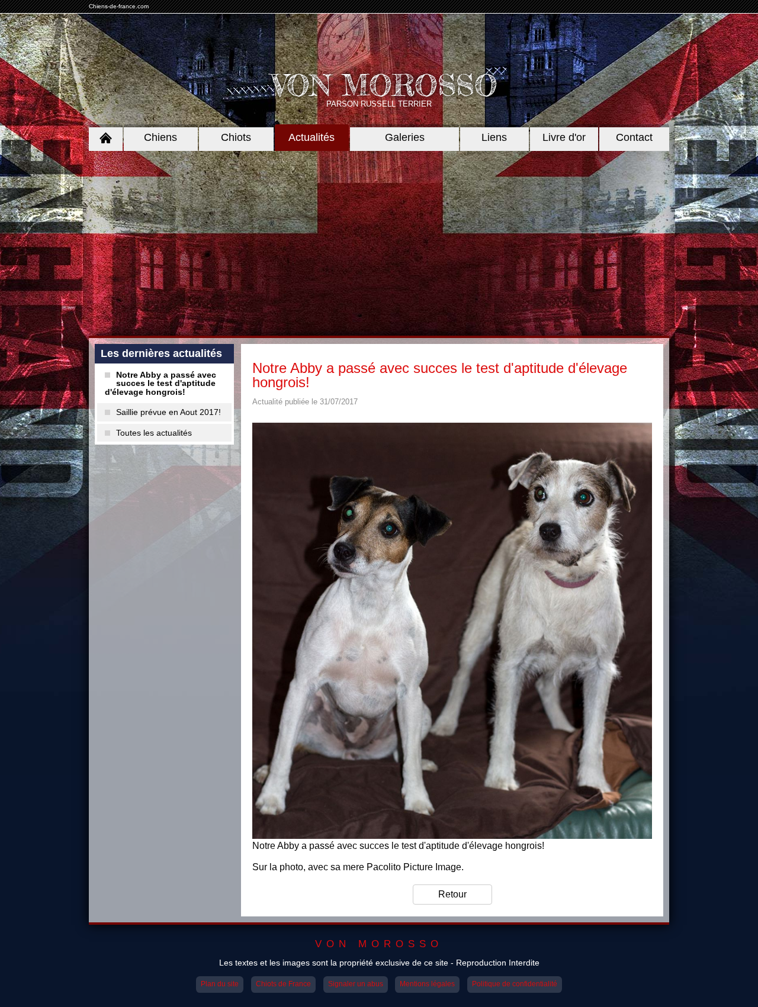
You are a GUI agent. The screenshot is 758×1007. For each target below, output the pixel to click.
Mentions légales (427, 983)
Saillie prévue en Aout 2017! (168, 412)
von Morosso (379, 944)
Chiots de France (283, 983)
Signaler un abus (355, 983)
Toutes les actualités (154, 432)
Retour (452, 894)
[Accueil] (106, 137)
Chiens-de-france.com (119, 6)
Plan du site (220, 983)
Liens (494, 137)
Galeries (405, 137)
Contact (634, 137)
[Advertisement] (379, 243)
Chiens (160, 137)
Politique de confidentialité (514, 983)
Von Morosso (384, 85)
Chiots (236, 137)
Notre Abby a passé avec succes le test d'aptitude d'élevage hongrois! (160, 383)
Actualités (311, 137)
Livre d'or (564, 137)
